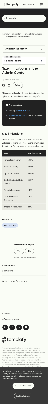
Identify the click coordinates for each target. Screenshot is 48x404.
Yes (19, 251)
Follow (18, 85)
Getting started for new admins (18, 36)
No (29, 251)
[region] (24, 385)
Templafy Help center (11, 34)
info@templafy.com (10, 319)
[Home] (12, 4)
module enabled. (23, 110)
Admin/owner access (18, 115)
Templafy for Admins (33, 34)
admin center (10, 225)
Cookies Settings (23, 396)
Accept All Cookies (23, 386)
